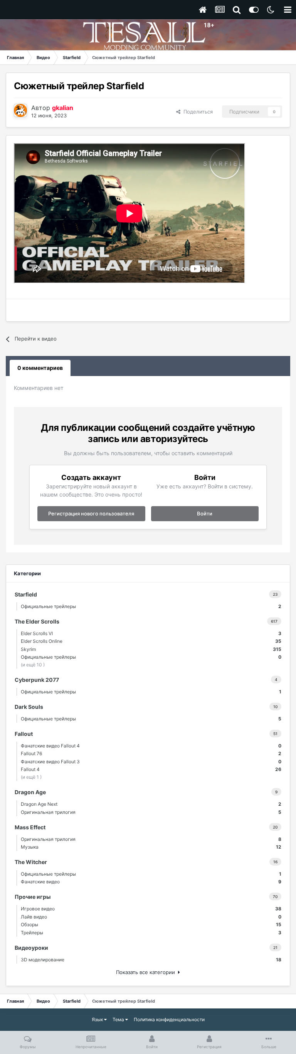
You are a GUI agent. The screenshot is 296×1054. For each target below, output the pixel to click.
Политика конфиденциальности (169, 1019)
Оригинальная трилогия (151, 812)
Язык (98, 1019)
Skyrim (151, 649)
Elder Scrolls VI (151, 633)
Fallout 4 (151, 769)
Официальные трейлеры (151, 606)
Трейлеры (151, 932)
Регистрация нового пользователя (91, 513)
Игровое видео (151, 909)
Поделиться (196, 111)
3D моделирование (151, 959)
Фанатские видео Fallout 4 (151, 746)
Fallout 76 (151, 753)
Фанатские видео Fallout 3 (151, 761)
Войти (204, 513)
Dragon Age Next (151, 804)
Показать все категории (147, 972)
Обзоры (151, 924)
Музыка (151, 847)
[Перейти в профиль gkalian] (20, 110)
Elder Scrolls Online (151, 641)
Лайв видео (151, 917)
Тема (119, 1019)
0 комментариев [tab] (40, 367)
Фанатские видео (151, 882)
